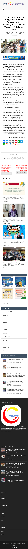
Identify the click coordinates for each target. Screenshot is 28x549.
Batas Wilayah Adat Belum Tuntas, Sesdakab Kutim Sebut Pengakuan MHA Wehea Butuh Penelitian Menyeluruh (16, 375)
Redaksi (3, 502)
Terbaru (20, 34)
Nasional (5, 333)
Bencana (7, 336)
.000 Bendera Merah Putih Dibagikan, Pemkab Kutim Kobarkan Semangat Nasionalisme (15, 391)
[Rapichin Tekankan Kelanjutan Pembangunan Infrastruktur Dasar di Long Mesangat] (14, 210)
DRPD (4, 322)
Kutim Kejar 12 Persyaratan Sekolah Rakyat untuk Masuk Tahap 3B (15, 360)
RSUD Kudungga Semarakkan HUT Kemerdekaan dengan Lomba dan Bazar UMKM (16, 383)
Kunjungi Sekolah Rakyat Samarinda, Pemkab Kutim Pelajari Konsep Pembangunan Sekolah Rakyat (15, 367)
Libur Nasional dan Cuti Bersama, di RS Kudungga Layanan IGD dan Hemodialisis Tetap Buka (13, 198)
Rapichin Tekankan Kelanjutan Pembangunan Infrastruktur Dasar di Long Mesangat (13, 220)
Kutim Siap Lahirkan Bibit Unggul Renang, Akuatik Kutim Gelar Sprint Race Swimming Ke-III (13, 242)
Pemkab (16, 34)
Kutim (12, 34)
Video (4, 351)
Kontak (3, 495)
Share (17, 144)
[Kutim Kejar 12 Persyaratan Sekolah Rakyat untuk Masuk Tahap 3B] (4, 360)
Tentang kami (4, 505)
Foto (2, 520)
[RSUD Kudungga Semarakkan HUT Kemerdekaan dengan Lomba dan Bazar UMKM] (4, 382)
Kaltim (4, 326)
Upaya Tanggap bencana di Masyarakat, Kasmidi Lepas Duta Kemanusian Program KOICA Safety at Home (13, 264)
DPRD (4, 315)
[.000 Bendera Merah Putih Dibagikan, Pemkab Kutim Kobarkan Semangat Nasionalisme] (4, 390)
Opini (4, 340)
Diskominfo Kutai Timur (8, 312)
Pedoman (3, 498)
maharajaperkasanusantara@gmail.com (13, 429)
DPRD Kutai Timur (7, 319)
